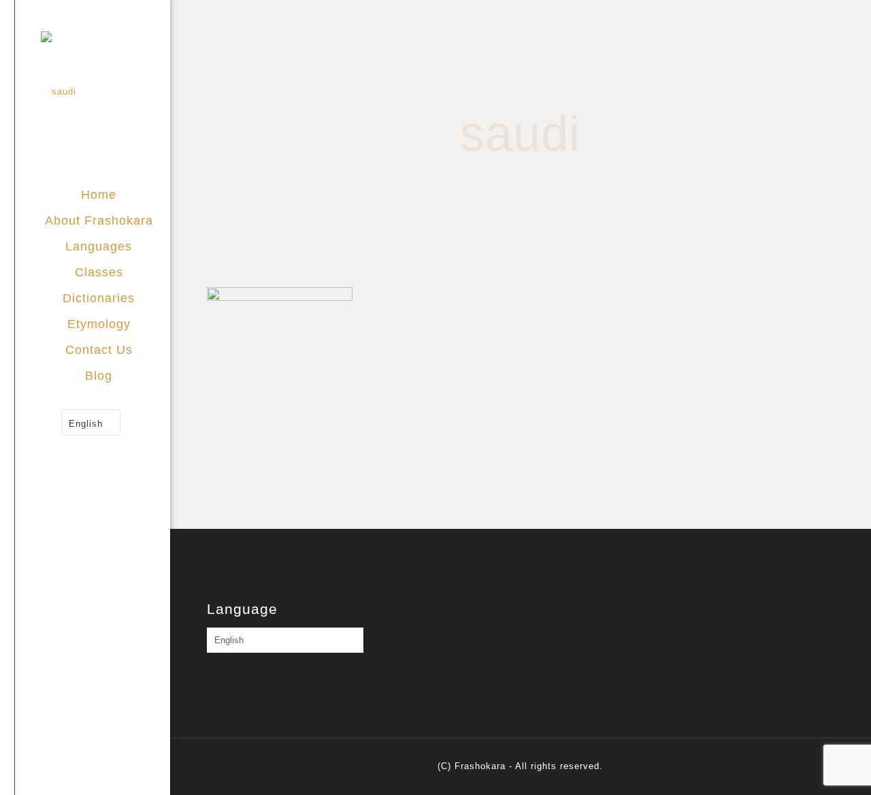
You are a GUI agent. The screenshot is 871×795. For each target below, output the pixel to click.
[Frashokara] (105, 91)
